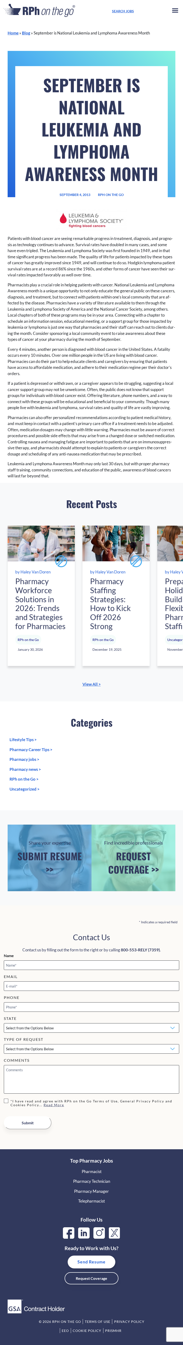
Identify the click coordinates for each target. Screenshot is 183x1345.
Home (13, 32)
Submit (28, 1122)
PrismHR (113, 1331)
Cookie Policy (87, 1331)
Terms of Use (97, 1322)
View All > (91, 684)
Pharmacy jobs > (24, 759)
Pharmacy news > (25, 769)
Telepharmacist (91, 1200)
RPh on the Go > (24, 779)
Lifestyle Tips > (23, 739)
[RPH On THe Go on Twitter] (114, 1237)
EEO (65, 1331)
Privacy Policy (129, 1322)
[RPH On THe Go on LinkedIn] (84, 1237)
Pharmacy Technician (91, 1181)
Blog (26, 32)
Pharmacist (92, 1171)
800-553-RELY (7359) (140, 949)
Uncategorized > (25, 789)
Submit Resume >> (49, 858)
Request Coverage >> (133, 858)
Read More (54, 1105)
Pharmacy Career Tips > (31, 749)
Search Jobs (123, 11)
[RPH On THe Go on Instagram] (99, 1237)
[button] (175, 11)
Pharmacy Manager (91, 1191)
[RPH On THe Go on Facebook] (68, 1237)
